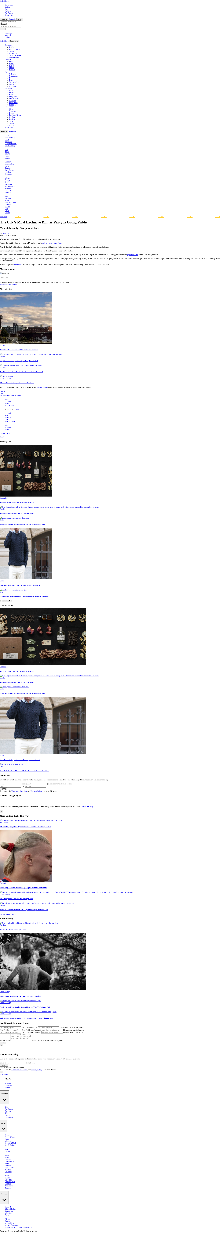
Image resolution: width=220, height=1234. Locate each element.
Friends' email (5, 1041)
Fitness (11, 92)
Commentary (14, 76)
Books (11, 64)
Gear (2, 592)
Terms (7, 1215)
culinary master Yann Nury (52, 243)
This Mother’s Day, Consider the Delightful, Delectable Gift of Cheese (27, 1018)
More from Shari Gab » (8, 284)
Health (11, 94)
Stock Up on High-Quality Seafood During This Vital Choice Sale (25, 1007)
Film (10, 62)
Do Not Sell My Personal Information (18, 1227)
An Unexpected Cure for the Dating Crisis (16, 899)
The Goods (9, 13)
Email (24, 784)
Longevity (13, 96)
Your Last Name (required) (31, 1032)
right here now (132, 255)
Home (11, 113)
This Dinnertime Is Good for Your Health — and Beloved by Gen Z (21, 372)
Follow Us (4, 19)
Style (6, 9)
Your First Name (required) (31, 1030)
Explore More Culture (8, 914)
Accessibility (9, 1223)
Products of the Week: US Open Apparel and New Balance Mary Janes (22, 524)
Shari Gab (6, 233)
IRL (6, 1113)
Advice (11, 90)
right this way (87, 807)
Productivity (13, 103)
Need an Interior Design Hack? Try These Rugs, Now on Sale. (24, 910)
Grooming (13, 86)
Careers (7, 1221)
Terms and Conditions (19, 791)
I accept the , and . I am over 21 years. (30, 791)
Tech (11, 121)
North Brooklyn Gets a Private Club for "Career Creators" (19, 350)
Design (11, 66)
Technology (4, 822)
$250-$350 (18, 265)
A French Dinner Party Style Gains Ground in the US (17, 383)
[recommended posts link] (31, 820)
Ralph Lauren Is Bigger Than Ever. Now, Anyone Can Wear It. (20, 585)
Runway (12, 80)
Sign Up (3, 789)
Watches (12, 84)
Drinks (11, 47)
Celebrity (12, 74)
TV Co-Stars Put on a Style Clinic (13, 930)
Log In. (16, 409)
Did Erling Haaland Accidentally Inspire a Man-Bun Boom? (23, 888)
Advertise (8, 1213)
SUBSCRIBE (10, 405)
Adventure (13, 53)
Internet (12, 70)
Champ (7, 1115)
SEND (3, 1043)
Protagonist (9, 1117)
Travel (11, 51)
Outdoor (12, 117)
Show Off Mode (15, 55)
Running (12, 105)
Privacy (7, 1219)
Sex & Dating (14, 57)
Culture (7, 7)
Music (11, 68)
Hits (6, 1107)
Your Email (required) (29, 1027)
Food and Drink (15, 115)
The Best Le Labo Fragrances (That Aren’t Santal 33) (17, 502)
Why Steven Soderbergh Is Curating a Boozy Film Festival (19, 361)
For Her (12, 119)
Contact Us (9, 1211)
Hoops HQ (9, 15)
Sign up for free (42, 387)
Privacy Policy (36, 791)
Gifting (11, 125)
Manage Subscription (12, 1225)
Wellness (8, 11)
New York (3, 217)
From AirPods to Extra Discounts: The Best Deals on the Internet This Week (24, 596)
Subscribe (12, 19)
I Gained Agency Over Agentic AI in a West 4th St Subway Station (25, 827)
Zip (23, 786)
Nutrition (12, 101)
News (11, 78)
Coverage (8, 1111)
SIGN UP (4, 1065)
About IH (8, 1207)
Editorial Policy (10, 1209)
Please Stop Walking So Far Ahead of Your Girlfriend (20, 996)
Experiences (9, 5)
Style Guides (13, 82)
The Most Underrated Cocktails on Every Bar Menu (16, 513)
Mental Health (14, 99)
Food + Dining (14, 49)
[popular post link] (26, 496)
